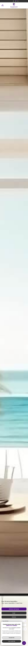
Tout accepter (11, 641)
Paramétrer (11, 637)
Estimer (14, 617)
